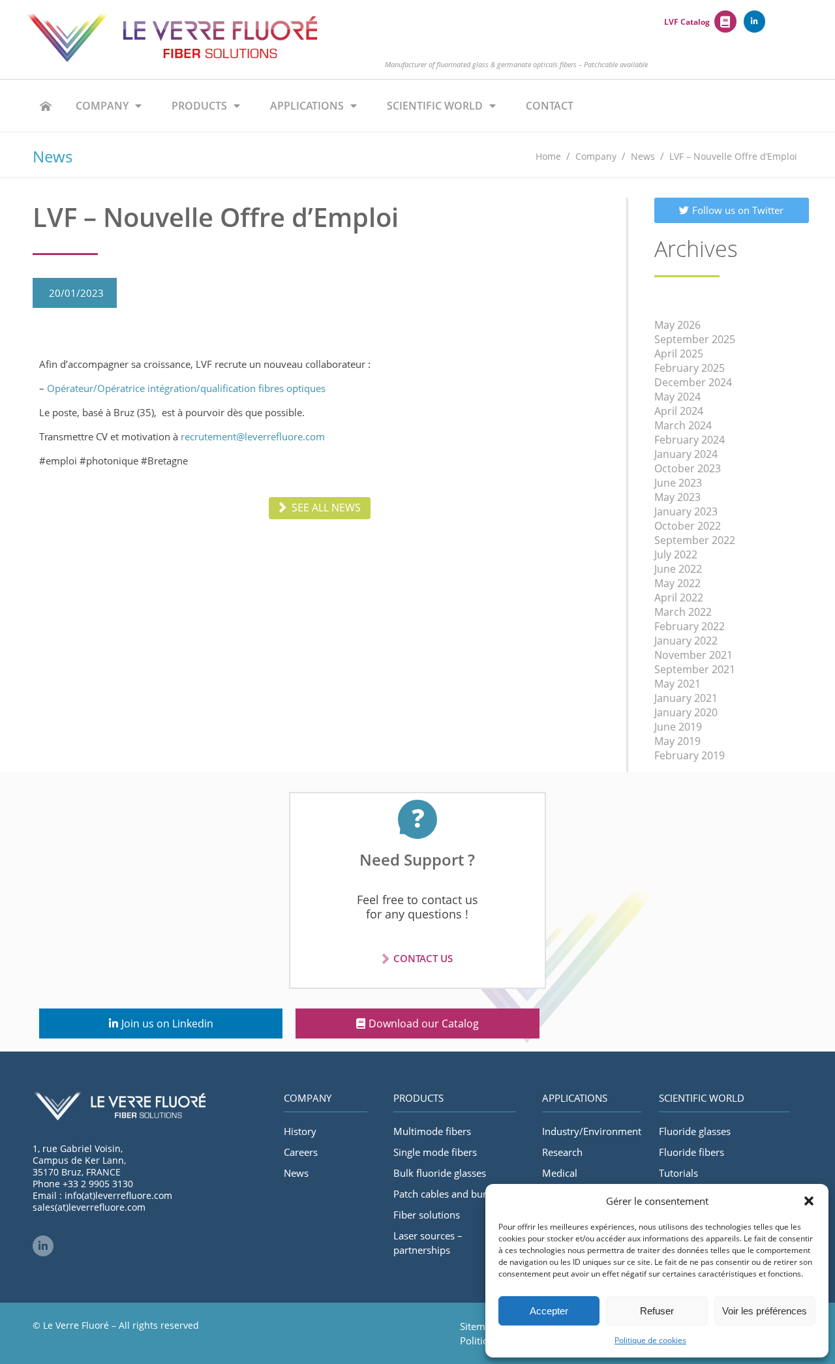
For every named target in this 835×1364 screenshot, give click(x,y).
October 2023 (687, 468)
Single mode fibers (435, 1152)
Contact (549, 106)
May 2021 (677, 683)
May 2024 (677, 396)
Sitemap (478, 1326)
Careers (301, 1152)
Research (562, 1152)
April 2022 (678, 597)
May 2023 (677, 497)
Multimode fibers (432, 1131)
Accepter (549, 1310)
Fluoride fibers (691, 1152)
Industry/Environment (591, 1131)
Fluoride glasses (695, 1131)
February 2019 (689, 755)
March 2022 (683, 612)
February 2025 (689, 368)
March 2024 (683, 425)
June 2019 (678, 727)
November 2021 (693, 655)
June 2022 (678, 569)
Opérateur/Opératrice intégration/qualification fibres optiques (186, 388)
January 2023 (686, 511)
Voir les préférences (764, 1310)
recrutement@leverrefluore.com (253, 436)
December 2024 (693, 382)
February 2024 (689, 439)
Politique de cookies (650, 1340)
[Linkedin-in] (755, 21)
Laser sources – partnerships (428, 1242)
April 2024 (678, 411)
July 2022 (675, 554)
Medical (559, 1172)
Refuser (657, 1310)
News (296, 1172)
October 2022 (687, 526)
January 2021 (686, 698)
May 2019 (677, 741)
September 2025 (694, 339)
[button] (808, 1200)
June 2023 (678, 483)
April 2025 (678, 353)
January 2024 (686, 454)
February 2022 (689, 626)
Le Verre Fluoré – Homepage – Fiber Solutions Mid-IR (46, 105)
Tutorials (678, 1172)
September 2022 (694, 540)
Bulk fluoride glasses (439, 1172)
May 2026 (677, 325)
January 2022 (686, 640)
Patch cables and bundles (450, 1193)
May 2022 (677, 583)
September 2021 (694, 669)
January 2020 (686, 712)
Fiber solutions (426, 1214)
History (300, 1131)
